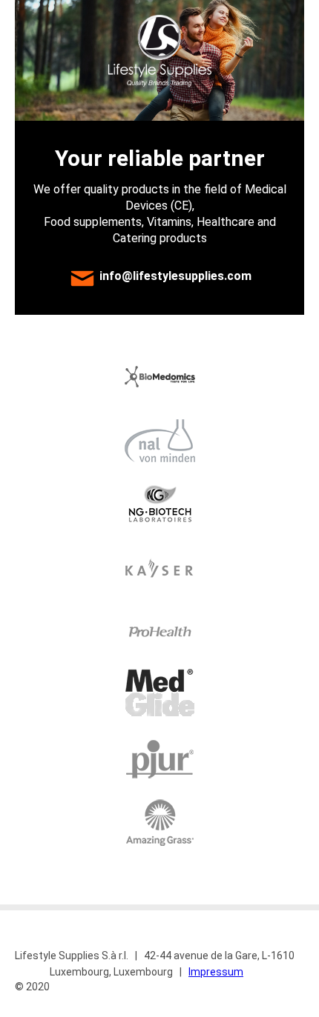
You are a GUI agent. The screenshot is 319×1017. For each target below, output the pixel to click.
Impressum (215, 972)
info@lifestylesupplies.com (175, 277)
